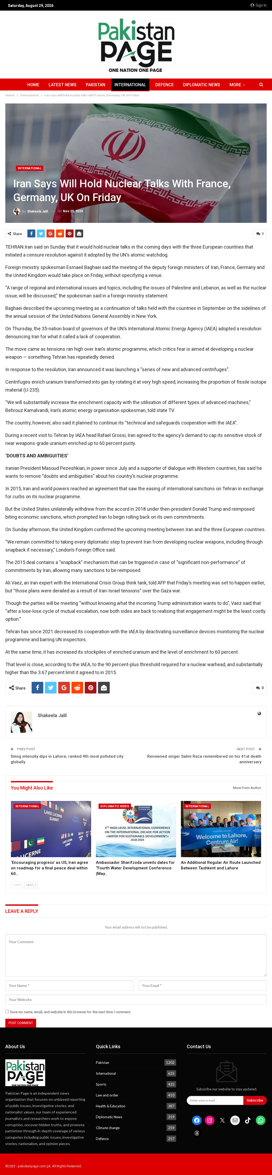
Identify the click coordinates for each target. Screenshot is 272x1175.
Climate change (108, 1128)
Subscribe (255, 1100)
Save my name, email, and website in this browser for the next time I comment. (70, 1012)
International (130, 84)
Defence (164, 84)
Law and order (107, 1095)
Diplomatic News (201, 84)
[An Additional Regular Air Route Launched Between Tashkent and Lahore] (221, 829)
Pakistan (95, 84)
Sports (101, 1084)
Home (33, 84)
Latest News (62, 84)
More (235, 84)
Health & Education (110, 1106)
